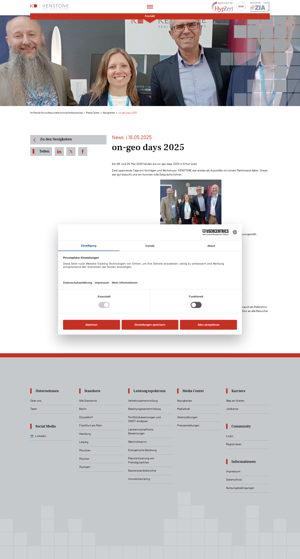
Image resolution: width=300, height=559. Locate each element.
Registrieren (233, 444)
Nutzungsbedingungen (240, 488)
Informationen (243, 461)
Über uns (35, 400)
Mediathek (183, 409)
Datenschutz (234, 479)
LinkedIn (40, 436)
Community (241, 426)
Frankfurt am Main (90, 425)
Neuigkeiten (109, 113)
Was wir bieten (235, 400)
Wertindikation (137, 441)
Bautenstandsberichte (142, 470)
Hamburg (85, 434)
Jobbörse (232, 409)
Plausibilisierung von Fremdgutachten (141, 460)
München (85, 450)
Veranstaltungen (187, 417)
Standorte (92, 391)
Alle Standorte (88, 400)
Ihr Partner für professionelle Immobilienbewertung (56, 113)
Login (229, 436)
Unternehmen (47, 391)
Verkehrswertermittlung (143, 400)
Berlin (83, 409)
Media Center (92, 113)
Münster (84, 458)
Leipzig (83, 442)
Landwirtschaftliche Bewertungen (140, 431)
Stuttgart (84, 467)
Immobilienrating (139, 479)
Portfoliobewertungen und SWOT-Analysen (144, 419)
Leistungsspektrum (149, 391)
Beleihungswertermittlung (144, 409)
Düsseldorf (86, 417)
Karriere (238, 391)
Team (33, 409)
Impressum (233, 471)
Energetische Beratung (142, 450)
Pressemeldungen (188, 425)
